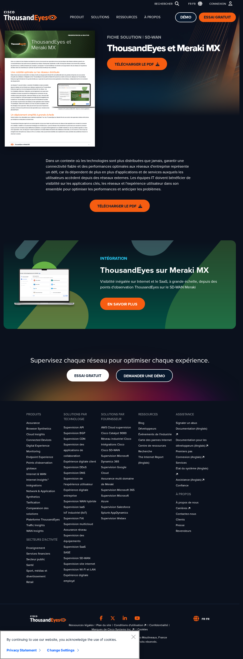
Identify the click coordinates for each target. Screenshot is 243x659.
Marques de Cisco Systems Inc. (112, 629)
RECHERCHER (163, 3)
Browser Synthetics (38, 428)
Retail (29, 582)
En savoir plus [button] (122, 304)
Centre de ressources (152, 445)
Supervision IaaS (74, 507)
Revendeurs (183, 531)
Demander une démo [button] (144, 376)
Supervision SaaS (75, 546)
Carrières (182, 508)
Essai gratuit (217, 17)
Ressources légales (81, 625)
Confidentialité (158, 625)
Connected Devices (38, 440)
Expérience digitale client (80, 461)
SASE (67, 552)
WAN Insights (35, 531)
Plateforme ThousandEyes (43, 519)
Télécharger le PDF (134, 64)
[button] (194, 4)
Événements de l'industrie (155, 434)
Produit (77, 17)
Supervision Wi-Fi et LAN (80, 569)
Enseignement (35, 548)
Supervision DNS (74, 473)
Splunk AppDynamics (114, 512)
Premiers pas (184, 451)
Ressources (126, 17)
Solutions (100, 17)
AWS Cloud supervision (116, 427)
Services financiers (38, 553)
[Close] (133, 636)
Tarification (33, 502)
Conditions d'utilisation (129, 625)
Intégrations (34, 485)
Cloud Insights (35, 434)
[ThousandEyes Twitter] (112, 618)
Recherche (145, 451)
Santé (30, 565)
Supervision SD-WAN (77, 558)
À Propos (152, 17)
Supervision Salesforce (115, 507)
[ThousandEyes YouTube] (137, 618)
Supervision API (74, 427)
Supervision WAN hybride (80, 501)
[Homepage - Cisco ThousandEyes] (35, 16)
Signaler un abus (186, 423)
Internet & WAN (36, 474)
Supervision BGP (74, 433)
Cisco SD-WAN (110, 450)
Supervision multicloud (78, 524)
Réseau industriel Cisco (116, 438)
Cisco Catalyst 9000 (113, 433)
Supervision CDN (74, 438)
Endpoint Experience (39, 457)
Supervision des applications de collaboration (74, 450)
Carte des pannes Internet (155, 440)
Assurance (33, 423)
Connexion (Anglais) (189, 457)
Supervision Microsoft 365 (118, 490)
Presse (180, 525)
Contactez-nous (186, 514)
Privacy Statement (22, 650)
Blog (141, 423)
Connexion (217, 3)
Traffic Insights (35, 525)
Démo (185, 17)
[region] (70, 645)
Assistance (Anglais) (189, 479)
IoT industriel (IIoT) (75, 512)
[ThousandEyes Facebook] (101, 618)
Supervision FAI (74, 518)
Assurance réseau (75, 529)
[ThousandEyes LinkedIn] (125, 618)
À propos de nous (187, 502)
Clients (180, 519)
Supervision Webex (113, 518)
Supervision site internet (79, 563)
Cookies (142, 629)
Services (181, 462)
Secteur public (35, 559)
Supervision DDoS (75, 467)
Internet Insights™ (37, 479)
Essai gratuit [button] (87, 375)
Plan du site (103, 625)
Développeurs (147, 428)
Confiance (182, 485)
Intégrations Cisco (112, 444)
